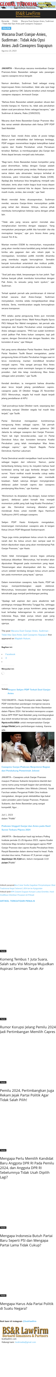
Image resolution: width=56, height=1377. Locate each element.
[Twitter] (12, 58)
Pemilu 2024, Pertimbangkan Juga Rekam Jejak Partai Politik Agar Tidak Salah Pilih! (27, 1095)
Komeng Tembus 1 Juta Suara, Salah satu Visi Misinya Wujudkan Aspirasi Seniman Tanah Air (27, 964)
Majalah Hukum (22, 638)
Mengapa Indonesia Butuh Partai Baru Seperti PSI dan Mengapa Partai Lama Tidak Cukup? (26, 1240)
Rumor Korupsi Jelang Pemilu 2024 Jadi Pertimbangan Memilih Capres (28, 1029)
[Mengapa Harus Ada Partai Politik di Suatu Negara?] (28, 1271)
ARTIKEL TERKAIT (10, 901)
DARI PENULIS (27, 901)
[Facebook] (5, 58)
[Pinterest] (19, 58)
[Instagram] (8, 1345)
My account (9, 1366)
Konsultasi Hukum (12, 1369)
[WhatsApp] (26, 58)
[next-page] (1, 1315)
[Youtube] (17, 1345)
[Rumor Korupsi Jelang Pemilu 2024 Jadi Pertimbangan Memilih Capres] (28, 994)
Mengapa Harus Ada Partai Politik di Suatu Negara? (27, 1306)
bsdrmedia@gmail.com (25, 1342)
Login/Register (10, 1362)
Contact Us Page (12, 1358)
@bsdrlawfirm (29, 1321)
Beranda (5, 21)
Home (7, 1351)
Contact (7, 1354)
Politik (15, 21)
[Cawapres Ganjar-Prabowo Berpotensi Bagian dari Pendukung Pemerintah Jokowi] (28, 747)
